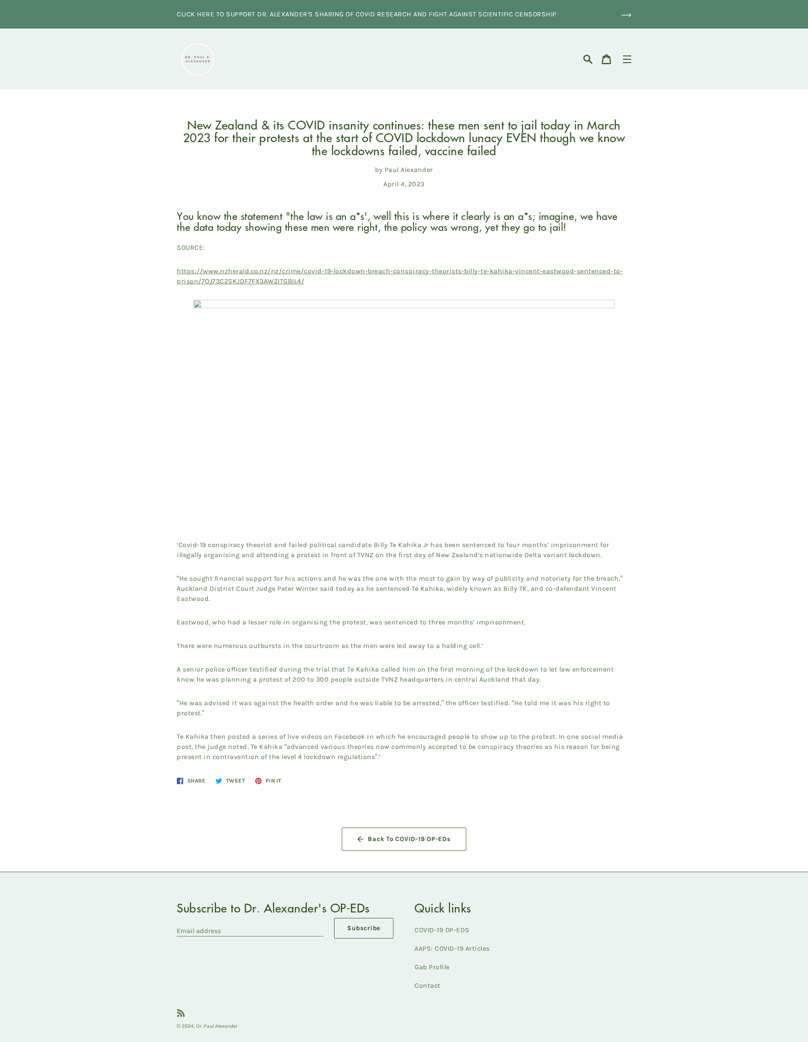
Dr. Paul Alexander (217, 1026)
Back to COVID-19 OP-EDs (409, 839)
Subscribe (363, 928)
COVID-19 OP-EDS (442, 930)
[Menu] (627, 59)
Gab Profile (432, 967)
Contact (428, 985)
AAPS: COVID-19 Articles (452, 948)
